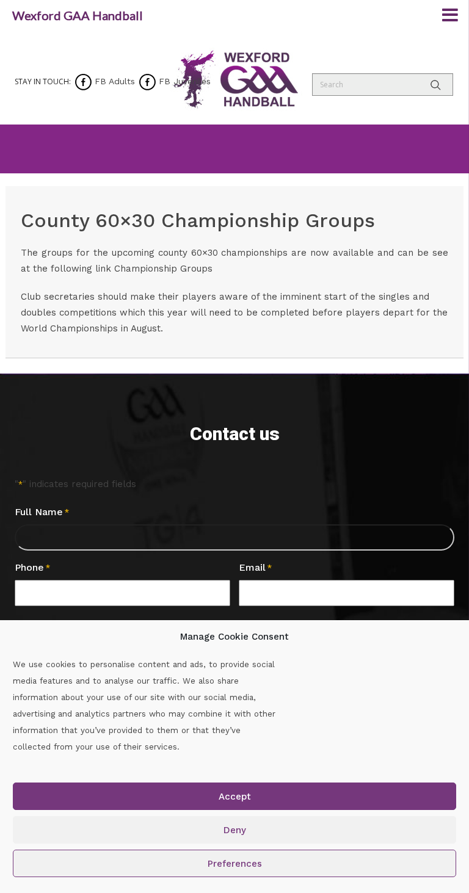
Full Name (42, 512)
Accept (235, 796)
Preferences (235, 863)
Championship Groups (163, 268)
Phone (32, 567)
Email (255, 567)
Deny (235, 830)
